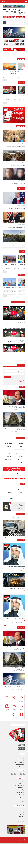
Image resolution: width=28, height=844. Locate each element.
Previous (4, 34)
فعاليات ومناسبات (20, 819)
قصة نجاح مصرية (20, 799)
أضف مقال (21, 759)
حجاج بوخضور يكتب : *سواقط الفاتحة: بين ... (16, 566)
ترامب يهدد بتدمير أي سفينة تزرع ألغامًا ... (16, 208)
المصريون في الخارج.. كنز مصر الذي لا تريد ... (16, 588)
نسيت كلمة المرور (20, 380)
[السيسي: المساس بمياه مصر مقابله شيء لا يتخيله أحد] (14, 313)
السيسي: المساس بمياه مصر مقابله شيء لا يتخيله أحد (14, 323)
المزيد (5, 537)
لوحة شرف (21, 816)
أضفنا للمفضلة (13, 839)
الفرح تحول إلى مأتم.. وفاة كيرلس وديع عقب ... (15, 146)
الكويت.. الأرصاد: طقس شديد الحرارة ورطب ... (10, 72)
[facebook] (4, 69)
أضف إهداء (21, 760)
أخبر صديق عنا (22, 840)
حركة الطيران (21, 782)
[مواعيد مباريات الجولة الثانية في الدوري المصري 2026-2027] (9, 282)
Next (24, 34)
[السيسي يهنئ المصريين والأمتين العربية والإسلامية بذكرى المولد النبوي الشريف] (9, 90)
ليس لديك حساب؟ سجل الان (18, 379)
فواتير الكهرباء (21, 787)
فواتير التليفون (21, 789)
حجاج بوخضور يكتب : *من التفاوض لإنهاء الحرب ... (15, 618)
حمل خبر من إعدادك (20, 764)
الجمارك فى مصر (20, 792)
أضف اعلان (21, 757)
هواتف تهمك (21, 794)
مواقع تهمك (21, 796)
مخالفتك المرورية (20, 783)
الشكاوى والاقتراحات (19, 762)
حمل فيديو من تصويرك (19, 766)
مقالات (22, 801)
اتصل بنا (22, 814)
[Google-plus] (8, 69)
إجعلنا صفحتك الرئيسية (21, 839)
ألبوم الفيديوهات (20, 821)
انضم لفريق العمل (20, 812)
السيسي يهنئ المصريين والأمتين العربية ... (11, 95)
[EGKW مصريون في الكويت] (14, 11)
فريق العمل (21, 811)
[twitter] (6, 69)
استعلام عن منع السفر (19, 785)
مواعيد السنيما (21, 798)
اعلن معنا (22, 818)
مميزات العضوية (20, 382)
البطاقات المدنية (20, 790)
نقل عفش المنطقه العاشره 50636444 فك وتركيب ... (14, 524)
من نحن (22, 809)
